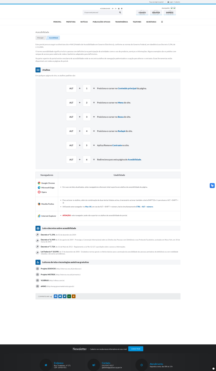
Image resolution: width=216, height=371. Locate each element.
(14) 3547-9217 (108, 366)
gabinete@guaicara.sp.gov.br (112, 368)
